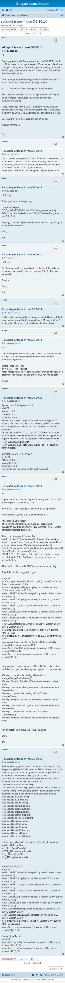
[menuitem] (9, 10)
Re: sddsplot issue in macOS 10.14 (22, 150)
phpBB (23, 979)
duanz (4, 38)
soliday (20, 25)
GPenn (4, 330)
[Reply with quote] (56, 40)
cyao (14, 25)
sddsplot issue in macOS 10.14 (24, 21)
